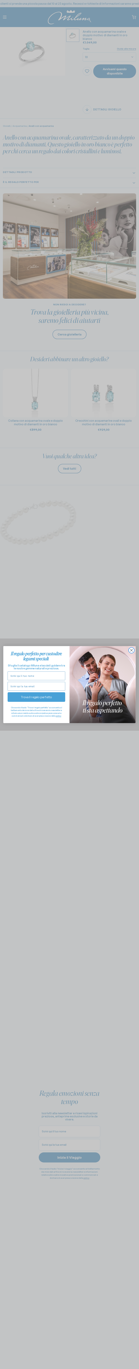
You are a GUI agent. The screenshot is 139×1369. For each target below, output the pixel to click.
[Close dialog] (131, 650)
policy (58, 716)
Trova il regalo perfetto (36, 697)
